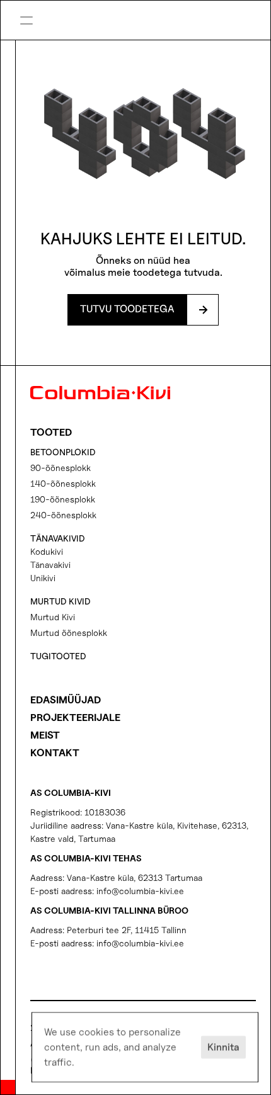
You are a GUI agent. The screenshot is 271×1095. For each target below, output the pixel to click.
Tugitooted (58, 655)
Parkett (179, 29)
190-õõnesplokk (62, 499)
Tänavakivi (50, 564)
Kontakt (54, 753)
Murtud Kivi (52, 616)
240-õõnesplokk (63, 514)
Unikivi (42, 577)
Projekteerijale (75, 717)
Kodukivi (46, 551)
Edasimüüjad (65, 700)
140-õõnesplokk (63, 483)
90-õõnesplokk (60, 467)
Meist (45, 735)
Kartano (180, 8)
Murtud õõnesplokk (68, 632)
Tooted (51, 432)
